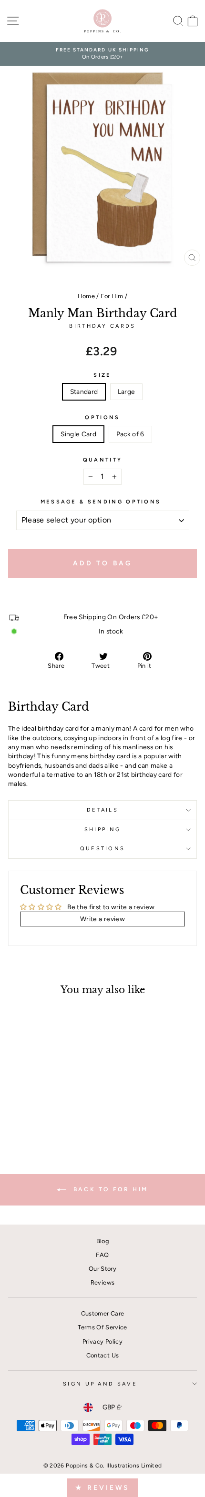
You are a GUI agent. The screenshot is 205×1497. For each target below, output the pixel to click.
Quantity (103, 460)
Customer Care (102, 1313)
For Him (112, 296)
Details (102, 810)
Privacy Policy (102, 1341)
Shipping (102, 829)
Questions (102, 848)
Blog (102, 1241)
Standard (84, 391)
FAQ (102, 1254)
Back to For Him (109, 1189)
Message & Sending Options (101, 502)
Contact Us (102, 1355)
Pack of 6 (130, 434)
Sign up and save (100, 1384)
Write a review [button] (102, 919)
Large (126, 391)
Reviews (102, 1282)
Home (86, 296)
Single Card (78, 434)
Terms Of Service (102, 1327)
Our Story (102, 1268)
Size (102, 375)
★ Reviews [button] (102, 1487)
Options (102, 417)
